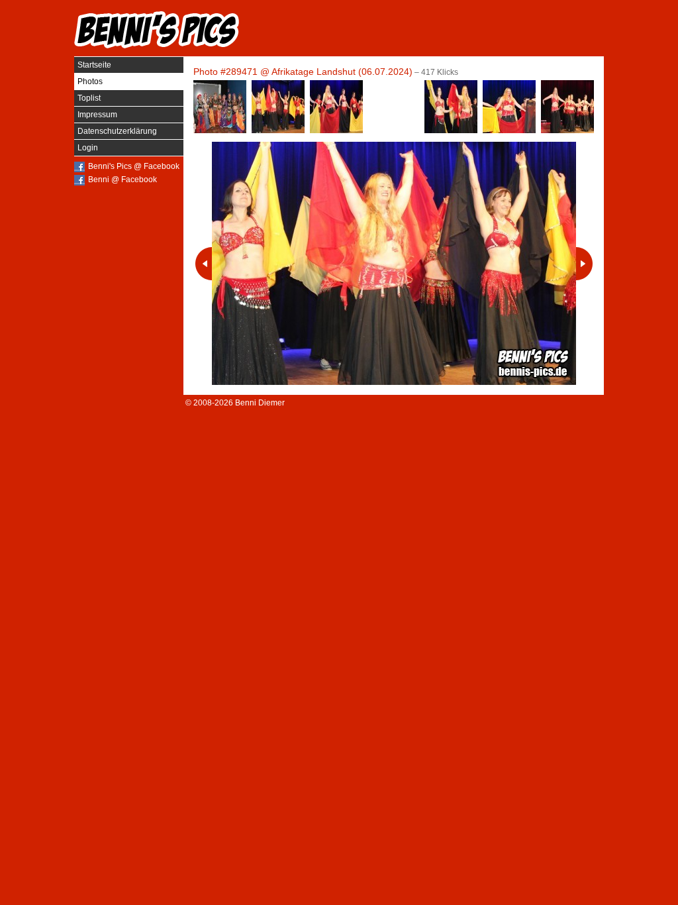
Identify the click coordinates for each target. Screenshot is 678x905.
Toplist (89, 98)
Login (87, 147)
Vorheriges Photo (203, 263)
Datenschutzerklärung (117, 131)
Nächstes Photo (584, 263)
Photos (90, 81)
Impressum (97, 114)
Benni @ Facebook (122, 179)
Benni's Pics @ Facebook (133, 166)
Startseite (94, 65)
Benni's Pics (157, 30)
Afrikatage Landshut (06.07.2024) (341, 71)
